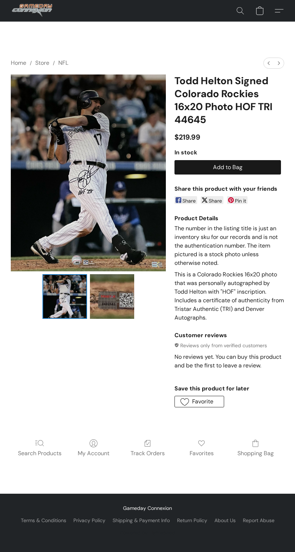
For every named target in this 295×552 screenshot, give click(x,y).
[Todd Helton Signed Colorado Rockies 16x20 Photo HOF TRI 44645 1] (112, 296)
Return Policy (192, 520)
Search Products (40, 453)
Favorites (202, 453)
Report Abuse (258, 520)
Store (42, 63)
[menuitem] (269, 63)
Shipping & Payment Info (141, 520)
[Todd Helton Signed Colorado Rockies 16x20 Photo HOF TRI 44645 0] (64, 296)
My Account (93, 453)
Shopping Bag (255, 453)
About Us (225, 520)
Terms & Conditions (43, 520)
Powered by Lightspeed (147, 532)
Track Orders (148, 453)
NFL (63, 63)
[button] (32, 11)
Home (18, 63)
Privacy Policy (89, 520)
